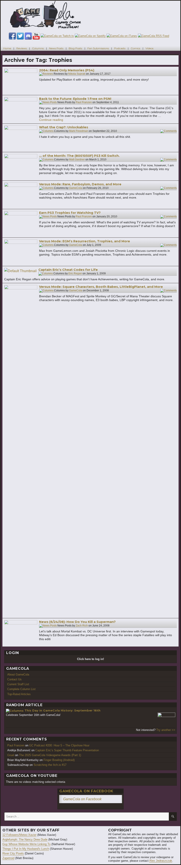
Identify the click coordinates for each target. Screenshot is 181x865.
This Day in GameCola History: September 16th (62, 710)
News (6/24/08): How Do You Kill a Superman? (77, 622)
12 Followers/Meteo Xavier (19, 835)
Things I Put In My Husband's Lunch (25, 848)
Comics (135, 48)
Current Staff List (18, 684)
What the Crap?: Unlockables (63, 127)
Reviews (21, 48)
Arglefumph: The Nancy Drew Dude (24, 839)
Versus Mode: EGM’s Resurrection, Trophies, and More (84, 241)
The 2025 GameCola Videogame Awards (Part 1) (50, 755)
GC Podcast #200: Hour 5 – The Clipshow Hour (59, 745)
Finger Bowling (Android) (59, 760)
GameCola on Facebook (86, 791)
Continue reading (51, 119)
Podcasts (119, 48)
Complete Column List (21, 689)
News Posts (56, 48)
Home (7, 48)
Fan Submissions (98, 48)
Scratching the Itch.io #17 (50, 764)
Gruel (10, 755)
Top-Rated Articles (19, 694)
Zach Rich (82, 625)
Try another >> (165, 730)
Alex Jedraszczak (160, 860)
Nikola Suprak (76, 74)
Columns (38, 48)
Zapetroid (8, 858)
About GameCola (18, 674)
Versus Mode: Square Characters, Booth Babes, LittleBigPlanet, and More (101, 287)
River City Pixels (13, 853)
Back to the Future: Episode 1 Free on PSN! (75, 99)
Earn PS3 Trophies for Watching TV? (70, 213)
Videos (149, 48)
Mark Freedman (78, 131)
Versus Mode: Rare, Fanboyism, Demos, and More (80, 184)
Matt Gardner (77, 159)
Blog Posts (75, 48)
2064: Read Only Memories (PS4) (66, 70)
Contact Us (14, 679)
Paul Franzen (84, 102)
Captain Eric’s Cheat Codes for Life (68, 270)
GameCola (75, 188)
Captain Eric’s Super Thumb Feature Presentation (67, 750)
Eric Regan (75, 273)
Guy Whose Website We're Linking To (26, 844)
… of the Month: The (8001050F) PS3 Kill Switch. (79, 156)
